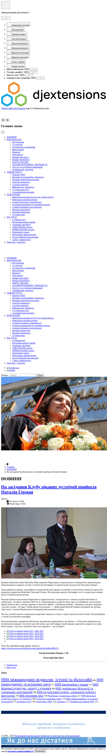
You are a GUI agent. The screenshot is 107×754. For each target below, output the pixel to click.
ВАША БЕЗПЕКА (21, 159)
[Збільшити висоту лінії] (31, 75)
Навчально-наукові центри (24, 199)
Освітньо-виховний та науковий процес (31, 204)
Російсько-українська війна (62, 695)
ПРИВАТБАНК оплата (23, 229)
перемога (61, 701)
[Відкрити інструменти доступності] (5, 5)
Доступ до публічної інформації (27, 167)
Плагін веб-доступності (13, 108)
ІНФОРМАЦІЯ (14, 139)
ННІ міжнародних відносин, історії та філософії (46, 679)
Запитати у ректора (16, 242)
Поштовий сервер (20, 232)
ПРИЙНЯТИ (40, 751)
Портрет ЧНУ (18, 174)
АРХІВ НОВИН (53, 712)
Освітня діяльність (21, 182)
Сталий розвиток (20, 184)
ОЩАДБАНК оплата (22, 227)
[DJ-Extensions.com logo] (53, 105)
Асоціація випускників (23, 192)
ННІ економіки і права (71, 684)
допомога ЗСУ (24, 701)
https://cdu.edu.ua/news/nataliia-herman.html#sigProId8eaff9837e (30, 648)
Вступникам (18, 142)
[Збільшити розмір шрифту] (35, 72)
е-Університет (18, 219)
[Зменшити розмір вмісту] (32, 69)
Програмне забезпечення (24, 234)
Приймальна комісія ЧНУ (82, 702)
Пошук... (5, 375)
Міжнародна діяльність (23, 187)
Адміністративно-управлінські (26, 202)
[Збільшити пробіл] (42, 78)
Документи (17, 154)
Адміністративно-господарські (27, 207)
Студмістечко (18, 214)
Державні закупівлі (21, 224)
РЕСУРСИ (12, 217)
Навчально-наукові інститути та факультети (33, 197)
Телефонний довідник (22, 169)
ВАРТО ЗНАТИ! (20, 162)
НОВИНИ (12, 137)
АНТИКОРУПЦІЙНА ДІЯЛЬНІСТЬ (29, 164)
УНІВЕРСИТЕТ (14, 172)
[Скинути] (3, 18)
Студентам (17, 144)
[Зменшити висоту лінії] (27, 75)
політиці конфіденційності (20, 751)
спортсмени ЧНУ (44, 701)
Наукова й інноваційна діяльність (28, 177)
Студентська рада (20, 189)
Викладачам (18, 149)
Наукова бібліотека (21, 212)
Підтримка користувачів (23, 222)
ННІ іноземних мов (31, 695)
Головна (10, 467)
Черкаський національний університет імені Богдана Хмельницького (47, 736)
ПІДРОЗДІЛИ (13, 194)
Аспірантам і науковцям (23, 147)
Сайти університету (21, 239)
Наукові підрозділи (21, 209)
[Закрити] (8, 18)
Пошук (40, 375)
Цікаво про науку (20, 157)
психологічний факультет (49, 699)
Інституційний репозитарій (25, 237)
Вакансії (16, 152)
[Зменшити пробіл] (38, 78)
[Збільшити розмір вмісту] (36, 69)
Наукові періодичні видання (25, 179)
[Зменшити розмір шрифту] (31, 72)
